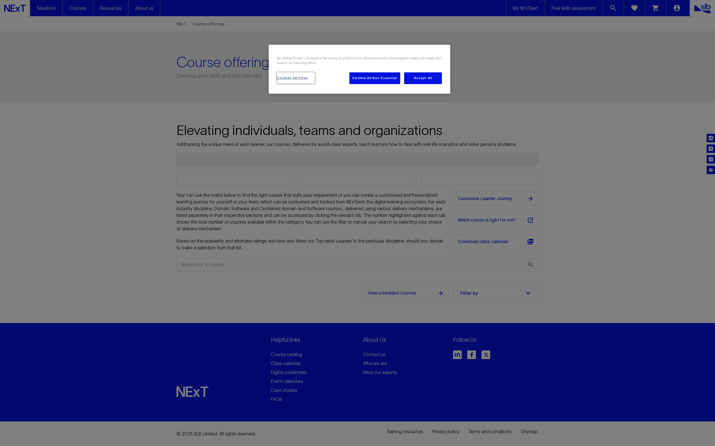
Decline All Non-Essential (374, 78)
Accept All (423, 78)
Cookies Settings (292, 77)
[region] (359, 69)
